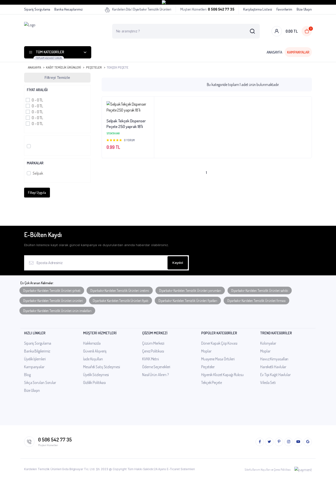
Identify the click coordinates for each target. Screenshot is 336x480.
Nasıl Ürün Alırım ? (155, 374)
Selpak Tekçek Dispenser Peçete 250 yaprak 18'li (126, 123)
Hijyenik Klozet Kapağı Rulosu (222, 374)
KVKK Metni (150, 358)
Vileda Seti (268, 382)
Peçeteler (94, 67)
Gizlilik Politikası (94, 382)
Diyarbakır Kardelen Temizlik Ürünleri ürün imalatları (57, 311)
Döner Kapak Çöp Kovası (219, 343)
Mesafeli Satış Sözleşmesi (101, 366)
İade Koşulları (93, 358)
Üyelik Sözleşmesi (96, 374)
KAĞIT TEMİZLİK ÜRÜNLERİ (63, 67)
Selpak (38, 173)
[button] (148, 116)
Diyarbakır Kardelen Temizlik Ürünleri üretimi (119, 290)
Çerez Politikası (153, 351)
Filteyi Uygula (37, 192)
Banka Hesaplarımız (68, 9)
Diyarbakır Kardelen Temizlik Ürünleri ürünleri (53, 300)
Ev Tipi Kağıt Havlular (275, 374)
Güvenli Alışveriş (95, 351)
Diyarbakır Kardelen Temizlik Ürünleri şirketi (51, 290)
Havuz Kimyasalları (274, 358)
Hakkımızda (92, 343)
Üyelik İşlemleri (35, 358)
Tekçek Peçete (211, 382)
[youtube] (298, 442)
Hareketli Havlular (273, 366)
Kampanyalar (298, 52)
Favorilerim (284, 9)
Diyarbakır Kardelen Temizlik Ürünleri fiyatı (120, 300)
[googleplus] (308, 442)
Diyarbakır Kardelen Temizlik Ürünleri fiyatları (187, 300)
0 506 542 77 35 (55, 439)
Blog (27, 374)
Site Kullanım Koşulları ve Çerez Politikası (267, 469)
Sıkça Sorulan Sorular (40, 382)
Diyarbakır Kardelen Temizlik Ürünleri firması (256, 300)
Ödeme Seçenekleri (156, 366)
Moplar (206, 351)
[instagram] (288, 442)
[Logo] (58, 31)
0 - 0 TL (37, 100)
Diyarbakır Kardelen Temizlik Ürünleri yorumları (190, 290)
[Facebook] (260, 442)
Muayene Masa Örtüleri (218, 358)
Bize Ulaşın (304, 9)
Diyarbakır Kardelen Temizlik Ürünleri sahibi (259, 290)
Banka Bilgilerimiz (37, 351)
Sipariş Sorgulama (37, 9)
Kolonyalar (268, 343)
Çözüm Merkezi (153, 343)
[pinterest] (279, 442)
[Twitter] (269, 442)
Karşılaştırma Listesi (257, 9)
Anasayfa (274, 52)
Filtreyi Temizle (57, 77)
